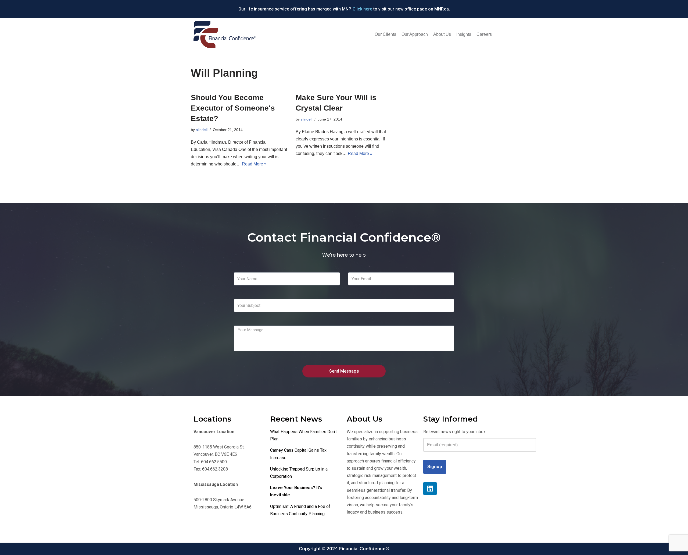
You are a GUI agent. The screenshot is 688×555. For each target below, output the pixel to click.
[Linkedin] (430, 488)
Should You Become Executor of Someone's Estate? (233, 108)
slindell (201, 130)
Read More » (254, 164)
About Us (442, 34)
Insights (463, 34)
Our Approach (415, 34)
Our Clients (385, 34)
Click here (362, 9)
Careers (484, 34)
